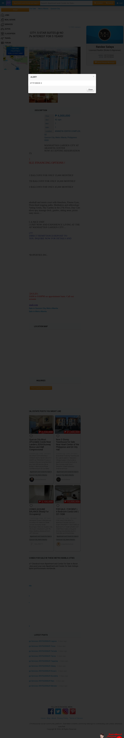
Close (90, 90)
